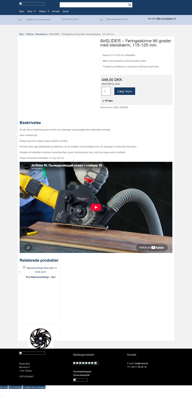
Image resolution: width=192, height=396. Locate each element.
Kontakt (55, 11)
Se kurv (4, 387)
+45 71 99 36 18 (138, 366)
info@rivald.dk (141, 363)
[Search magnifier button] (129, 4)
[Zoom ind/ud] (1, 391)
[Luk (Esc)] (9, 391)
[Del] (6, 391)
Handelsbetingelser (82, 371)
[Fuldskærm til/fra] (4, 391)
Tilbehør (30, 34)
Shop (29, 11)
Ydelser (42, 11)
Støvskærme (41, 34)
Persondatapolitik (81, 375)
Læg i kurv (125, 91)
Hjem (21, 11)
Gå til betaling (15, 387)
